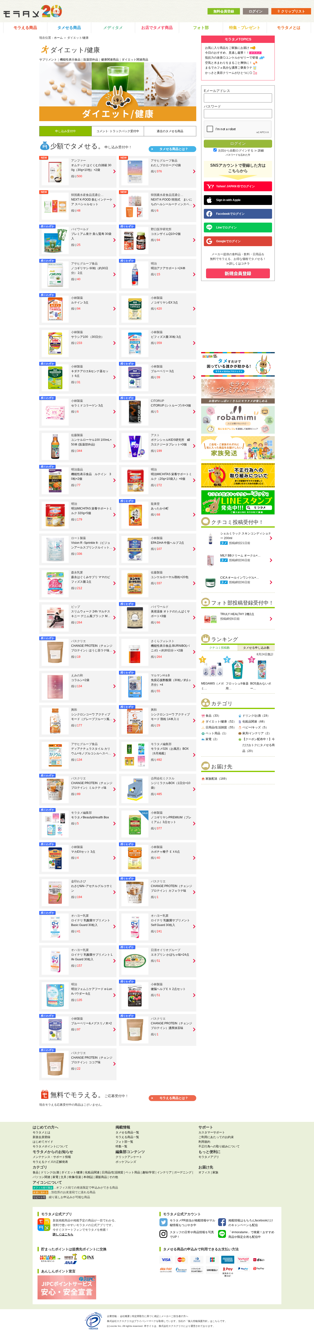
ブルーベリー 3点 (162, 371)
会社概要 (125, 1316)
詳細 (261, 150)
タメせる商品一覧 (127, 1132)
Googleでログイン (228, 241)
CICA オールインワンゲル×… (239, 577)
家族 (215, 1172)
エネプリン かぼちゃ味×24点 (170, 954)
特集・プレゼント (245, 27)
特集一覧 (121, 1146)
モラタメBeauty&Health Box (90, 817)
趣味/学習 (148, 1172)
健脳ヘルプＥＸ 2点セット (168, 989)
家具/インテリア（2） (256, 733)
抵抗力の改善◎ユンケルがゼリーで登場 (231, 57)
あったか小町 (160, 508)
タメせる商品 (69, 27)
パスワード (212, 106)
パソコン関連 (41, 1177)
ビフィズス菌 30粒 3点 (166, 337)
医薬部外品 (90, 59)
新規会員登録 (41, 1137)
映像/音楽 (75, 1177)
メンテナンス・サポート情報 (52, 1157)
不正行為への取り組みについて (219, 1146)
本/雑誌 (88, 1177)
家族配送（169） (217, 778)
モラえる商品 (25, 27)
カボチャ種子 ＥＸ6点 (165, 851)
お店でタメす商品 (157, 27)
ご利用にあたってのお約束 (216, 1137)
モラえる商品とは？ (173, 1098)
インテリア (164, 1172)
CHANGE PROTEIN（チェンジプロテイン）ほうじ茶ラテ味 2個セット (91, 650)
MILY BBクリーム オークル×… (240, 555)
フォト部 (201, 27)
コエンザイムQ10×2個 (166, 234)
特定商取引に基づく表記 (145, 1316)
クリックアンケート (129, 1157)
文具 (63, 1177)
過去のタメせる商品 (170, 131)
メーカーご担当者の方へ (174, 1316)
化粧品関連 (92, 1172)
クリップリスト (292, 11)
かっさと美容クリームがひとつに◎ (228, 73)
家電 (55, 1177)
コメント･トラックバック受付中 (117, 131)
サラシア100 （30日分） (87, 337)
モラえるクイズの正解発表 (50, 1162)
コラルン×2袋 (80, 680)
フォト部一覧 (124, 1141)
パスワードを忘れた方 (238, 154)
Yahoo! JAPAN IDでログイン (235, 186)
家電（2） (212, 739)
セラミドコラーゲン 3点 (87, 405)
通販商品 (101, 1177)
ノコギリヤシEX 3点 (164, 302)
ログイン (255, 11)
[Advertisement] (238, 819)
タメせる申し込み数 (256, 647)
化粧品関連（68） (254, 721)
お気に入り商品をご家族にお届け (227, 48)
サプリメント (48, 59)
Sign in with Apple (228, 200)
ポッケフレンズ (126, 1162)
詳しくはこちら (63, 1234)
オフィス (204, 1172)
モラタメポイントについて (50, 1146)
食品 (36, 1172)
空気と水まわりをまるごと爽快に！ (228, 62)
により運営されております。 (187, 1326)
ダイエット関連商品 (135, 59)
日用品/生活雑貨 (112, 1172)
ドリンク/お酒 (50, 1172)
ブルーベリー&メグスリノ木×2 (91, 1023)
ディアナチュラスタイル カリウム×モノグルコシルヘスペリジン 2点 (91, 753)
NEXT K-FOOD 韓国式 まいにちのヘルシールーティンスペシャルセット (171, 204)
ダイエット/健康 (72, 1172)
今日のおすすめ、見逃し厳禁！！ (227, 52)
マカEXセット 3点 (83, 851)
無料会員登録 (223, 11)
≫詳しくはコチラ (238, 263)
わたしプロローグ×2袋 (166, 165)
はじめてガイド (43, 1141)
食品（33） (213, 715)
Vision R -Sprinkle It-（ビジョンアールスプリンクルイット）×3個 (91, 547)
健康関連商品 (110, 59)
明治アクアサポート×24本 (168, 268)
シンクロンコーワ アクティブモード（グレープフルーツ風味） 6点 (90, 719)
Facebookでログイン (230, 213)
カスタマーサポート (211, 1132)
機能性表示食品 (70, 59)
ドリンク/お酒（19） (256, 715)
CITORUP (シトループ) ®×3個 (171, 405)
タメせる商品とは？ (173, 149)
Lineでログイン (226, 227)
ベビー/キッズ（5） (255, 727)
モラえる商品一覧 (127, 1137)
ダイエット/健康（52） (221, 721)
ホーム (58, 37)
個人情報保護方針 (198, 1321)
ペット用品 (132, 1172)
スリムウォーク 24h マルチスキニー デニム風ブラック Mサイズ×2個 (90, 616)
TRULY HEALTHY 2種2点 (237, 614)
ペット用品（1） (217, 733)
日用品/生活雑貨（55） (221, 727)
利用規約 (204, 1141)
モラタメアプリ (208, 1157)
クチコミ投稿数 (219, 647)
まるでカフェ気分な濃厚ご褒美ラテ (228, 67)
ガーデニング (183, 1172)
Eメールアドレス (217, 91)
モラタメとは (289, 27)
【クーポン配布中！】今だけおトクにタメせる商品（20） (258, 745)
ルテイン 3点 (79, 302)
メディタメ (113, 27)
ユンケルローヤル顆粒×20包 (169, 577)
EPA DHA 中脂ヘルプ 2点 (167, 543)
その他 (113, 1177)
